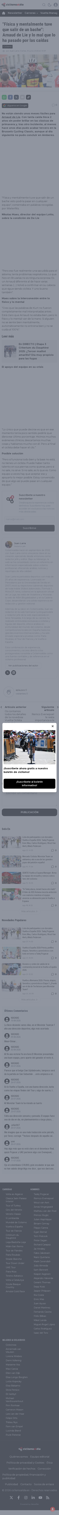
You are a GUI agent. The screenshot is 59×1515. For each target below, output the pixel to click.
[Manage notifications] (52, 1509)
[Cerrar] (52, 726)
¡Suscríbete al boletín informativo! (29, 783)
